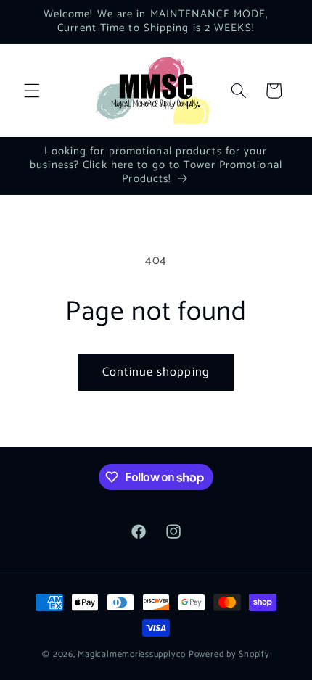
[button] (32, 90)
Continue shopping (156, 372)
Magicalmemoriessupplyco (132, 654)
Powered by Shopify (229, 654)
